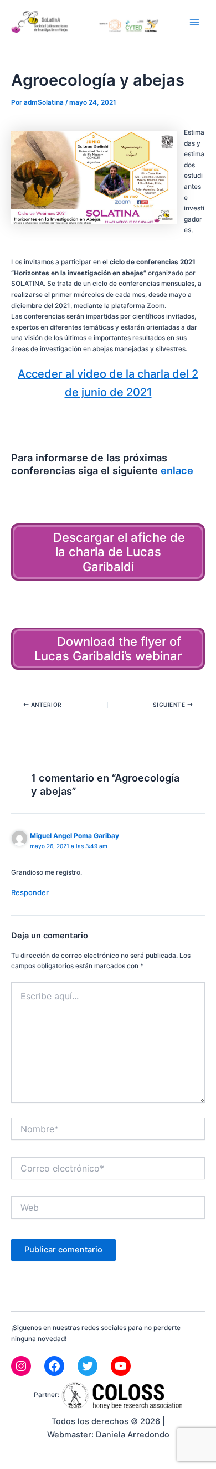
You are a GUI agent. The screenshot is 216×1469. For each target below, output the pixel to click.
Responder (30, 892)
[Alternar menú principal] (194, 22)
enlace (177, 470)
